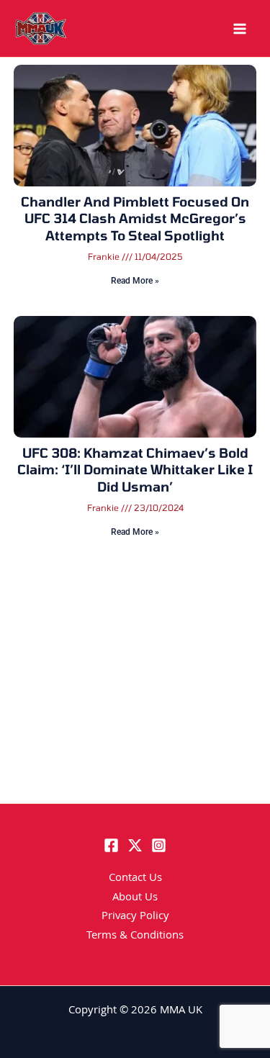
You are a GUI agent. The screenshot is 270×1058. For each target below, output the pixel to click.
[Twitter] (135, 845)
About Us (135, 898)
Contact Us (135, 878)
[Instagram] (158, 845)
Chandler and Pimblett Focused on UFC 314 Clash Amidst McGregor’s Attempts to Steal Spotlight (135, 218)
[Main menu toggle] (240, 29)
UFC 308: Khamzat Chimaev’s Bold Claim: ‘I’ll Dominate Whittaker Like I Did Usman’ (135, 469)
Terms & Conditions (135, 936)
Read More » (135, 281)
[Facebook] (111, 845)
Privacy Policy (135, 917)
